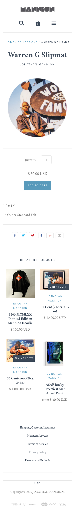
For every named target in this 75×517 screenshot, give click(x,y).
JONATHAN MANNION (48, 492)
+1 (50, 235)
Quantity (29, 160)
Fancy (41, 235)
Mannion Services (37, 436)
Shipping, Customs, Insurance (37, 428)
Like (15, 235)
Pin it (32, 235)
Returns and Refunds (37, 460)
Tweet (23, 235)
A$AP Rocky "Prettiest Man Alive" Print (54, 389)
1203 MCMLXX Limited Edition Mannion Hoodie (20, 319)
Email (59, 235)
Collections (28, 42)
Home (10, 42)
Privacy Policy (37, 452)
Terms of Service (37, 444)
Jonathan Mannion (37, 64)
